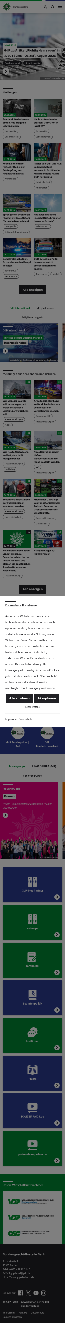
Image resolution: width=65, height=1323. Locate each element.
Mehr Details (32, 706)
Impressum (11, 719)
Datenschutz (25, 719)
